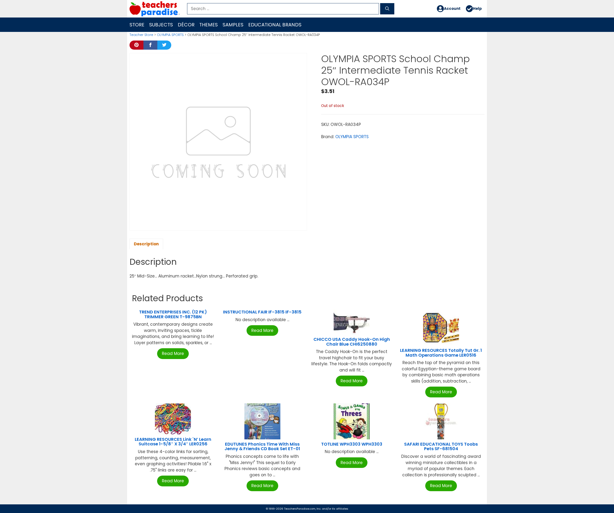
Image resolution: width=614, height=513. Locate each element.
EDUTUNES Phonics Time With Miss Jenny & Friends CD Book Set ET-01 (262, 446)
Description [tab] (146, 244)
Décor (186, 24)
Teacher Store (141, 34)
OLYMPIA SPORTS (170, 34)
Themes (208, 24)
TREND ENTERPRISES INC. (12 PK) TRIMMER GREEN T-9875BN (173, 314)
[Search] (387, 9)
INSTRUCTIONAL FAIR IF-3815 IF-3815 (262, 312)
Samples (233, 24)
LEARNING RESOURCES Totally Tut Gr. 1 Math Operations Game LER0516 (441, 352)
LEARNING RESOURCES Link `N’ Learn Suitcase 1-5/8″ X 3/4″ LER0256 (173, 441)
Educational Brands (274, 24)
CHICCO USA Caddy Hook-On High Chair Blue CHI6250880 (351, 341)
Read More (173, 353)
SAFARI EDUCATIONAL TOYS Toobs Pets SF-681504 (441, 446)
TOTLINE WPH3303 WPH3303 (351, 444)
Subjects (161, 24)
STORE (137, 24)
